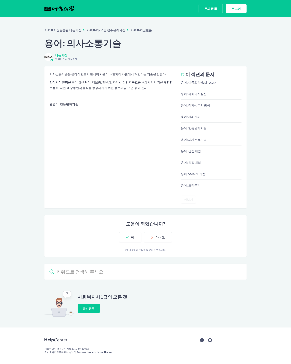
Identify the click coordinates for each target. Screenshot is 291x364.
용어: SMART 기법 (193, 174)
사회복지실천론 (141, 30)
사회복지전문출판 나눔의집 (62, 30)
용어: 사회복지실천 (193, 94)
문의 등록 (210, 8)
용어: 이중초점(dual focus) (198, 82)
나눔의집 (61, 55)
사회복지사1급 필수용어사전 (106, 30)
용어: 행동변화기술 (193, 128)
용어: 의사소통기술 (193, 139)
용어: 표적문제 (190, 185)
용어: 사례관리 (190, 117)
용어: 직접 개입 (191, 162)
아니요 (160, 237)
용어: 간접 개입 (191, 151)
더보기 (188, 199)
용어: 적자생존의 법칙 (195, 105)
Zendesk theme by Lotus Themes (94, 352)
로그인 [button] (236, 8)
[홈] (59, 8)
